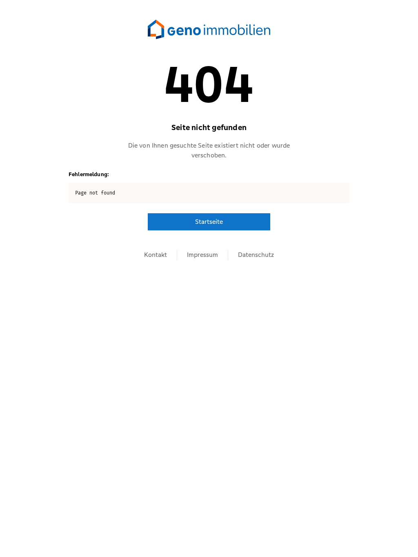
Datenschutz (256, 255)
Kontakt (155, 255)
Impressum (202, 255)
